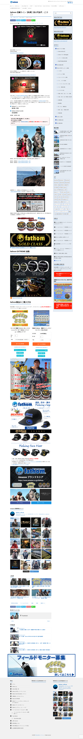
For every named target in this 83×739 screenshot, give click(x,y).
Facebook (13, 20)
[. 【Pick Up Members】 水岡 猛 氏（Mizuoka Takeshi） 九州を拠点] (15, 554)
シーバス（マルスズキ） (63, 83)
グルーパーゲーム (61, 77)
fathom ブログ (21, 23)
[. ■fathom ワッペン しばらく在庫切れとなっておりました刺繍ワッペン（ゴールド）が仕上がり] (46, 554)
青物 (59, 113)
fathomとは (14, 686)
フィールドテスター (24, 603)
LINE (34, 20)
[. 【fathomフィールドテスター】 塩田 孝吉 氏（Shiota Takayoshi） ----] (46, 565)
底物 (32, 603)
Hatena (24, 20)
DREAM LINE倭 (42, 100)
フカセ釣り (56, 209)
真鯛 (59, 100)
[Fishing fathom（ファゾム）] (14, 2)
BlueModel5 (67, 182)
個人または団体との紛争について (62, 237)
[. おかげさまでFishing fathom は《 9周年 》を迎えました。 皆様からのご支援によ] (36, 522)
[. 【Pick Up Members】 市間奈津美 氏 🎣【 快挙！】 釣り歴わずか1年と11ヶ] (25, 533)
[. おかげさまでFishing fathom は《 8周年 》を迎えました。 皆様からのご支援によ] (15, 565)
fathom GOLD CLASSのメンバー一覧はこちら (24, 247)
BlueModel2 (67, 180)
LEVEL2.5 (69, 194)
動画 (69, 211)
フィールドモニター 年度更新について (63, 233)
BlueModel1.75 (61, 180)
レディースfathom (61, 57)
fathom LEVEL (64, 189)
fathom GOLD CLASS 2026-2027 (60, 41)
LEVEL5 (63, 197)
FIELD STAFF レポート (28, 23)
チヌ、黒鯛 (60, 87)
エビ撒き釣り (62, 201)
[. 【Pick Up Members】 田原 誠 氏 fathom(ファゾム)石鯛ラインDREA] (36, 533)
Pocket (29, 20)
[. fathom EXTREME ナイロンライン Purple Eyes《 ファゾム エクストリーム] (15, 522)
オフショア (60, 74)
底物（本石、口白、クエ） (36, 23)
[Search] (71, 13)
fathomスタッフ (57, 192)
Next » (48, 621)
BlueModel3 (62, 182)
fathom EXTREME (57, 189)
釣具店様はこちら (16, 723)
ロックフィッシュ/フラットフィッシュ (61, 211)
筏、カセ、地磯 (61, 106)
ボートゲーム (61, 209)
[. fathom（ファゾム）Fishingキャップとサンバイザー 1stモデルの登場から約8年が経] (15, 543)
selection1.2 (56, 201)
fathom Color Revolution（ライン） (19, 693)
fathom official (61, 51)
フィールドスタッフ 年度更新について (63, 227)
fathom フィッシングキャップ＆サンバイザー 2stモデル (20, 702)
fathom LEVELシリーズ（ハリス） (19, 691)
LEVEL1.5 (56, 194)
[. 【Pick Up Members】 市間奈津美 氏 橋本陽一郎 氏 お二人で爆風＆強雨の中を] (46, 533)
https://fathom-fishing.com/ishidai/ (16, 52)
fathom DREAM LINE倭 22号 (24, 162)
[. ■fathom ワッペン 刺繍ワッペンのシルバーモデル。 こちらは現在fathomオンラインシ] (36, 554)
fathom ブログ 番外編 (62, 54)
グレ (62, 204)
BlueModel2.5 (56, 182)
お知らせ (59, 116)
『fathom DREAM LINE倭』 (15, 191)
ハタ (59, 206)
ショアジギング (67, 204)
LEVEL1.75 (61, 194)
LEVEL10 (59, 199)
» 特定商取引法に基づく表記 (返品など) (41, 347)
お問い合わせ (15, 720)
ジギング (55, 206)
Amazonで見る (20, 355)
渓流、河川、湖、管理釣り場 (64, 96)
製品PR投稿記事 (61, 61)
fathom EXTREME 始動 (17, 298)
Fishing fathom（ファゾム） (39, 735)
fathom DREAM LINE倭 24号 (24, 161)
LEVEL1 (68, 192)
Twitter (19, 20)
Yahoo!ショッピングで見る (41, 350)
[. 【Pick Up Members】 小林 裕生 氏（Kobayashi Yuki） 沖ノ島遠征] (36, 565)
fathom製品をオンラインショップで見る (20, 464)
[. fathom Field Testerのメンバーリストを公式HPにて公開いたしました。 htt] (25, 522)
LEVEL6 (67, 197)
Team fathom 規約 (17, 718)
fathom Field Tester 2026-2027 (60, 27)
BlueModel (56, 180)
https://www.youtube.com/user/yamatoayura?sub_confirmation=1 (23, 74)
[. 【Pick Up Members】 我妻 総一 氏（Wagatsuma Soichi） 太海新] (25, 565)
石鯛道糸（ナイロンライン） (18, 696)
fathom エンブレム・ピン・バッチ (19, 707)
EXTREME (56, 187)
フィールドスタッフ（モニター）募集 (20, 709)
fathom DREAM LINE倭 (22, 95)
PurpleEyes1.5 (65, 199)
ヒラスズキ (60, 90)
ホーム (13, 684)
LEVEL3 (55, 197)
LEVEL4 (59, 197)
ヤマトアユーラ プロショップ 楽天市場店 (32, 461)
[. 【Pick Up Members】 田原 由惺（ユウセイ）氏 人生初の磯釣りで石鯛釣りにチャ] (15, 533)
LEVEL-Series (63, 192)
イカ (59, 70)
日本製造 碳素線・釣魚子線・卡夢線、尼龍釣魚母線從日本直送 (63, 306)
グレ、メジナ (61, 80)
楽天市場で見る (20, 352)
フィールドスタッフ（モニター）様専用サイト (21, 713)
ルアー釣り (67, 209)
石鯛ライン (43, 603)
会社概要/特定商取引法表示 (15, 8)
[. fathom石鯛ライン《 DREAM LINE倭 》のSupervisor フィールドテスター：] (46, 522)
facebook (29, 8)
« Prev (12, 621)
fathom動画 (24, 8)
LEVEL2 (65, 194)
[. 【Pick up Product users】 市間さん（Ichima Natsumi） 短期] (25, 554)
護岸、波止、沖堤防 (62, 109)
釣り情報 (59, 123)
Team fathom (15, 716)
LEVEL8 (55, 199)
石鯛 (37, 603)
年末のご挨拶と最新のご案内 (61, 253)
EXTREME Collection (63, 187)
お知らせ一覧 (58, 260)
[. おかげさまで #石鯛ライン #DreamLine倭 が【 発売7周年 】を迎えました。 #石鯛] (46, 543)
